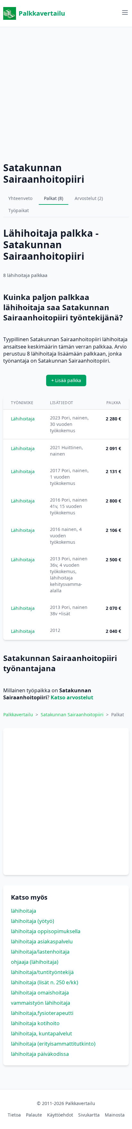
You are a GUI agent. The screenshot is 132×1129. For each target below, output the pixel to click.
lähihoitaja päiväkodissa (40, 1053)
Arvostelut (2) (89, 198)
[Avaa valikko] (125, 12)
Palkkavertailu (42, 13)
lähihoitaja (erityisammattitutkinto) (53, 1043)
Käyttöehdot (60, 1115)
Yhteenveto (20, 198)
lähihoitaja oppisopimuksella (45, 931)
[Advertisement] (66, 93)
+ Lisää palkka (66, 380)
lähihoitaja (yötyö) (32, 921)
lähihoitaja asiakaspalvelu (42, 941)
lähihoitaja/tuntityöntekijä (42, 972)
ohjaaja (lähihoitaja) (34, 961)
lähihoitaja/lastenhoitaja (40, 951)
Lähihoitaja (23, 419)
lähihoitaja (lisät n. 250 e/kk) (44, 982)
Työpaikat (18, 210)
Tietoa (14, 1115)
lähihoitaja (23, 910)
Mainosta (115, 1115)
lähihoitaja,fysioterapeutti (42, 1013)
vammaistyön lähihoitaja (40, 1002)
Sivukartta (89, 1115)
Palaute (34, 1115)
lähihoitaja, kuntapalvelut (41, 1033)
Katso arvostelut (72, 697)
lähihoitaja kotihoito (35, 1023)
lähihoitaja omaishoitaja (40, 992)
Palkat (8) (53, 198)
